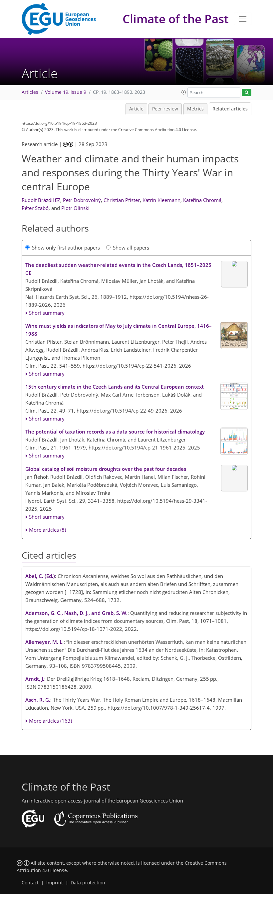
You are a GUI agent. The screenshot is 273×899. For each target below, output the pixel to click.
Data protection (88, 883)
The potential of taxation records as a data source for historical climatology (115, 431)
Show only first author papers (66, 247)
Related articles (230, 109)
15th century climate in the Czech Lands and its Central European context (114, 386)
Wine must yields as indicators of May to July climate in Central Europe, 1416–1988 (118, 329)
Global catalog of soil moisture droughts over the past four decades (105, 468)
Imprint (54, 883)
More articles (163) (50, 720)
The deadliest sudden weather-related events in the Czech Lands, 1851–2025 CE (118, 269)
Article (136, 109)
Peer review (165, 109)
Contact (30, 883)
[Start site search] (246, 92)
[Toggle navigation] (242, 19)
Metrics (195, 109)
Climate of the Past (176, 19)
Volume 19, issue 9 (65, 92)
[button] (183, 92)
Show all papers (131, 247)
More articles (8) (47, 529)
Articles (30, 92)
